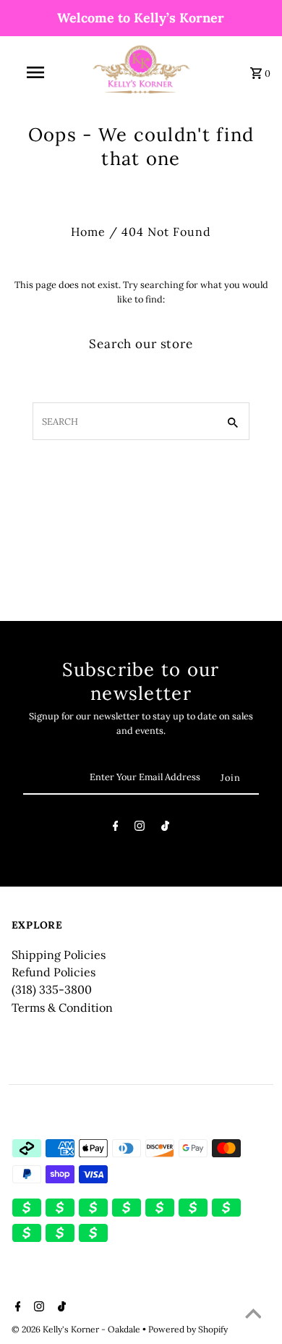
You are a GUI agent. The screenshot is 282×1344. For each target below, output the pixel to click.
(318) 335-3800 (52, 989)
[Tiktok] (165, 828)
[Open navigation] (34, 72)
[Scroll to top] (253, 1315)
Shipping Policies (59, 954)
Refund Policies (53, 972)
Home (88, 231)
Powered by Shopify (188, 1329)
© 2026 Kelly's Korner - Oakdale (77, 1329)
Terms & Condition (62, 1007)
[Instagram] (139, 828)
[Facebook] (116, 828)
